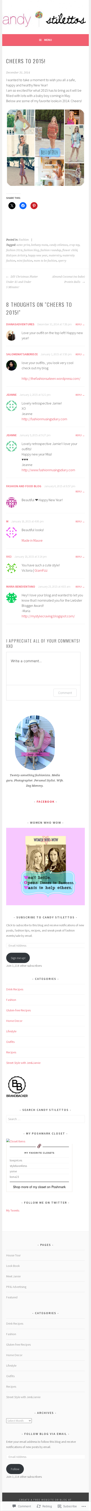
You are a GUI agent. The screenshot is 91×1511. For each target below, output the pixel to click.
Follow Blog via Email (45, 1434)
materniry (55, 255)
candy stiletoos (58, 245)
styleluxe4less (18, 1166)
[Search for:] (45, 1119)
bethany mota (39, 245)
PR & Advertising (16, 1287)
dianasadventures (20, 324)
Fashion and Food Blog (23, 486)
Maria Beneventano (20, 586)
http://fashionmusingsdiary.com (44, 419)
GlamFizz (40, 570)
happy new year (37, 255)
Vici (8, 557)
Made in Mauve (32, 540)
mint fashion (24, 260)
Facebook (46, 802)
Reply (79, 324)
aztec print (23, 245)
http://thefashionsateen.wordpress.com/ (51, 378)
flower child (69, 250)
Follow (15, 1469)
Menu (48, 40)
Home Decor (14, 1021)
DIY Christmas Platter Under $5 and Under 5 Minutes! (22, 282)
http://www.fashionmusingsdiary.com (48, 470)
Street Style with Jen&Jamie (23, 1063)
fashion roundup (50, 250)
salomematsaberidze (22, 354)
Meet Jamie (13, 1276)
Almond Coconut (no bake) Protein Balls (68, 279)
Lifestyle (11, 1031)
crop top (74, 245)
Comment (65, 693)
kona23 (14, 1177)
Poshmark (58, 1187)
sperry (62, 260)
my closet (39, 1187)
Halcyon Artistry (16, 255)
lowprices (16, 1160)
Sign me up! (18, 958)
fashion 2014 (14, 250)
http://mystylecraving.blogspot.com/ (48, 616)
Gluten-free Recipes (18, 1010)
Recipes (11, 1052)
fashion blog (31, 250)
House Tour (13, 1255)
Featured (11, 1297)
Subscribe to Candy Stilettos (45, 917)
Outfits (10, 1042)
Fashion (24, 239)
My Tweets (12, 1210)
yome (13, 1171)
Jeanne (11, 395)
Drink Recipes (14, 989)
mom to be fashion (45, 260)
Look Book (13, 1266)
